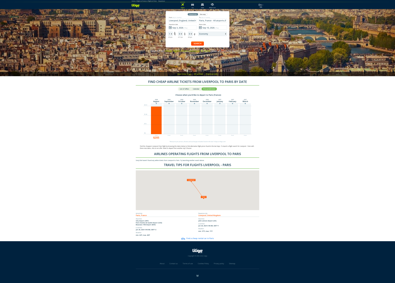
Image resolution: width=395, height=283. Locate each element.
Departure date (173, 24)
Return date (202, 24)
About (162, 263)
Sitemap (232, 263)
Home (133, 1)
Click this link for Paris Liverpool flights (197, 55)
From (175, 17)
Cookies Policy (203, 263)
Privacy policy (219, 263)
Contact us (173, 263)
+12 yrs (170, 37)
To (204, 17)
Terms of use (188, 263)
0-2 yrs (190, 37)
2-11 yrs (180, 37)
